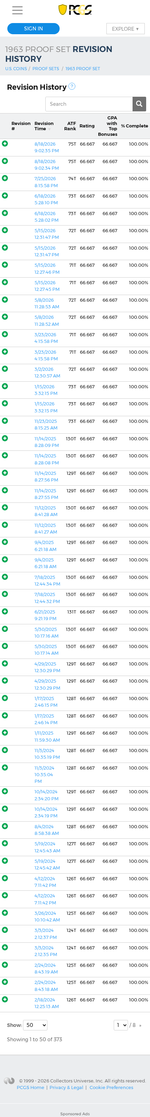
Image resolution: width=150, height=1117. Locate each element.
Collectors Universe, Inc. (77, 1080)
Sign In (33, 28)
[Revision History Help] (71, 86)
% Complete (134, 125)
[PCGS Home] (75, 10)
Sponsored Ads (75, 1113)
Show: (15, 1025)
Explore (125, 28)
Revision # (21, 126)
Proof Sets (45, 68)
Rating (87, 125)
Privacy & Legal (66, 1087)
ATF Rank (70, 126)
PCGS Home (30, 1087)
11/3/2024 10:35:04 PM (44, 774)
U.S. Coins (16, 68)
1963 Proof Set (83, 68)
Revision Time (44, 126)
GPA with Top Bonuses (107, 126)
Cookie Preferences (111, 1087)
